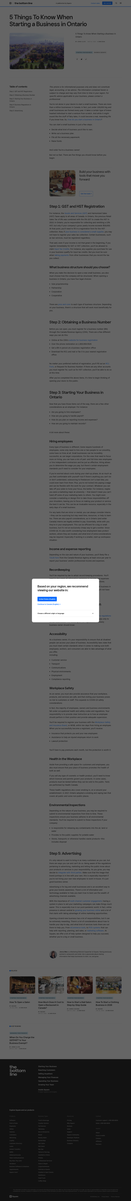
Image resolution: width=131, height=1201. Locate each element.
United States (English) (47, 599)
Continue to (49, 604)
